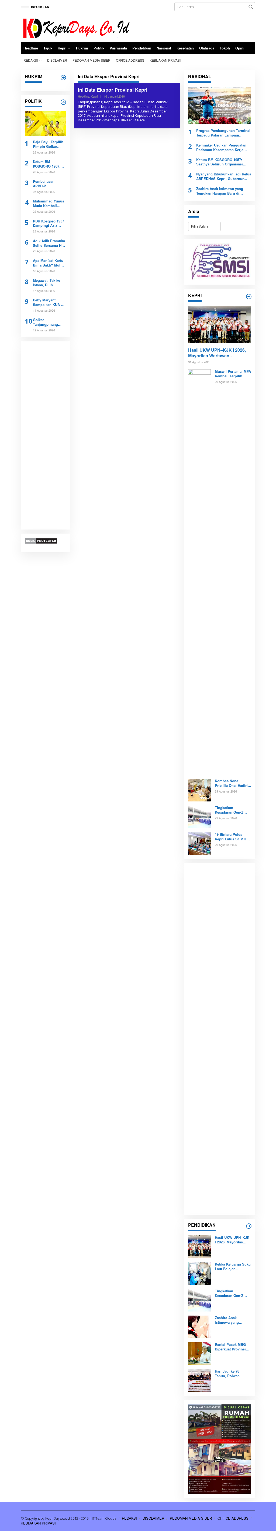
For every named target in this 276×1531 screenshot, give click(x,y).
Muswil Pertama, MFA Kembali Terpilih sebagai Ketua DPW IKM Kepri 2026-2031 (233, 373)
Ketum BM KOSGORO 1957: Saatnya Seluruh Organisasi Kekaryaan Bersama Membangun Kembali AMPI (46, 164)
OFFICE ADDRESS (233, 1518)
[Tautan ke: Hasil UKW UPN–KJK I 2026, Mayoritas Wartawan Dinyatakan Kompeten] (219, 324)
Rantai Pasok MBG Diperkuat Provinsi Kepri (230, 1347)
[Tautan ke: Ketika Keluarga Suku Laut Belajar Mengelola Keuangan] (199, 1273)
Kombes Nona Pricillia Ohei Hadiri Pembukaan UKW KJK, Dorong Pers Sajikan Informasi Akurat (231, 783)
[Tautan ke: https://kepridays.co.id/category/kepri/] (249, 296)
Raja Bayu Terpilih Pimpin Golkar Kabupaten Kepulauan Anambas (48, 144)
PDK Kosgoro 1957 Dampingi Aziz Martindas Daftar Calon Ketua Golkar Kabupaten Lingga (49, 223)
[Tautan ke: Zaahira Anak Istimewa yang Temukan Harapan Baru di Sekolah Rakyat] (199, 1326)
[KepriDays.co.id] (75, 27)
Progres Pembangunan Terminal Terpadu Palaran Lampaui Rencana (223, 133)
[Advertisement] (45, 436)
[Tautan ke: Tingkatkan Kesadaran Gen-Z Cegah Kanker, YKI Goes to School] (199, 816)
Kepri (94, 96)
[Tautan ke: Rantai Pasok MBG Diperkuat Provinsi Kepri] (199, 1353)
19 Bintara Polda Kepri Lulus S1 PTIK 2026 (232, 836)
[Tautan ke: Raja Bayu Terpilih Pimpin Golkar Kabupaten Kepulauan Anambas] (45, 123)
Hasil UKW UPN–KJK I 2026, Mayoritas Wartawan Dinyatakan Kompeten (217, 353)
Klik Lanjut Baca (133, 120)
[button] (250, 6)
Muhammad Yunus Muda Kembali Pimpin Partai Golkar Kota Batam (48, 203)
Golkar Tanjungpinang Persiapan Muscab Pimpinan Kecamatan (48, 322)
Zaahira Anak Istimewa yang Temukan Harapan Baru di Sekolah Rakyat (219, 191)
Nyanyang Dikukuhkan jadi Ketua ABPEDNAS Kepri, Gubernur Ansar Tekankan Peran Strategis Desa (223, 176)
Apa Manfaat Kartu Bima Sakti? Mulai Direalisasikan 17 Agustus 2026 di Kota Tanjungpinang (48, 263)
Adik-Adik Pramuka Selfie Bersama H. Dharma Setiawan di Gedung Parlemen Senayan (49, 243)
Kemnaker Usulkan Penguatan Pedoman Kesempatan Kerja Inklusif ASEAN (221, 147)
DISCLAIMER (153, 1518)
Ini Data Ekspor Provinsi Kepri (112, 89)
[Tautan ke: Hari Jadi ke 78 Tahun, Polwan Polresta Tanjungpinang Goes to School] (199, 1380)
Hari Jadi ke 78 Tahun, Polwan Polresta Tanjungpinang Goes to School (232, 1373)
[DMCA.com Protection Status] (41, 540)
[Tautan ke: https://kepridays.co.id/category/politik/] (63, 102)
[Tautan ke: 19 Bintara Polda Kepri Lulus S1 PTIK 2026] (199, 843)
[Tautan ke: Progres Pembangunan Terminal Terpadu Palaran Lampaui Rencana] (219, 105)
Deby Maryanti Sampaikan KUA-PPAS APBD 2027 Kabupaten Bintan (48, 302)
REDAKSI (129, 1518)
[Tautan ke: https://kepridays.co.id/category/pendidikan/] (249, 1226)
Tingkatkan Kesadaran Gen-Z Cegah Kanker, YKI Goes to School (230, 810)
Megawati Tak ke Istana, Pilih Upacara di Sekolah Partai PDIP (49, 282)
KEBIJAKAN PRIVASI (38, 1523)
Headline (83, 96)
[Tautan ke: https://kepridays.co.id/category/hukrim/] (63, 77)
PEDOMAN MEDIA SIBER (191, 1518)
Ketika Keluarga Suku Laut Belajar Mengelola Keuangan (233, 1266)
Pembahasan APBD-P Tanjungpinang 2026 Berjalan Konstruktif (45, 183)
